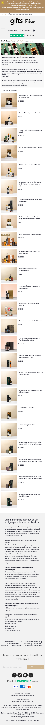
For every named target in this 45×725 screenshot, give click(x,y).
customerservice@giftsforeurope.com (22, 695)
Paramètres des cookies (8, 707)
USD (17, 14)
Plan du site (6, 705)
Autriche (29, 14)
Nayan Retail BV (18, 713)
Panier (34, 31)
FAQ (20, 642)
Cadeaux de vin (28, 41)
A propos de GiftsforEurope (33, 645)
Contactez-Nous (14, 30)
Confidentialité (15, 705)
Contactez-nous (10, 642)
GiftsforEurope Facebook (14, 675)
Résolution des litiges (22, 709)
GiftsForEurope (5, 41)
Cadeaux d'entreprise (12, 644)
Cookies (39, 705)
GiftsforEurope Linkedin (30, 675)
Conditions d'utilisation (28, 705)
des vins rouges (21, 71)
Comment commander (33, 642)
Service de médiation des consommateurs (30, 707)
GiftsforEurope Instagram (25, 675)
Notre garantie (16, 645)
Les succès (26, 644)
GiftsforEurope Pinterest (19, 675)
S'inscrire (34, 667)
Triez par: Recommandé (9, 90)
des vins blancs (31, 71)
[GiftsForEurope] (3, 27)
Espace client (26, 30)
